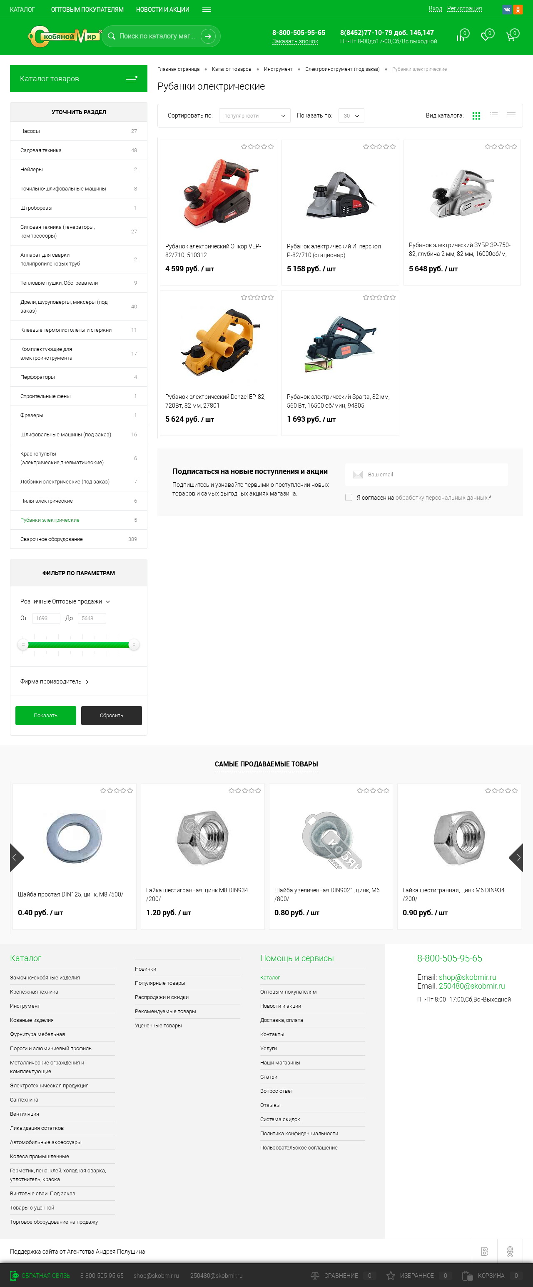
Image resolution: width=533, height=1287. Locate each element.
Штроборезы (36, 208)
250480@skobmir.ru (472, 986)
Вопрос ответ (276, 1091)
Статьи (268, 1077)
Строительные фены (45, 396)
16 (134, 434)
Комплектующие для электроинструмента (46, 353)
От (23, 618)
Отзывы (270, 1105)
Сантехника (24, 1100)
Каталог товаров (49, 78)
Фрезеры (31, 415)
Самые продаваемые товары (266, 764)
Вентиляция (24, 1114)
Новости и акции (162, 9)
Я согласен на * (424, 497)
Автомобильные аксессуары (46, 1142)
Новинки (145, 969)
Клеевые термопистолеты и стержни (66, 330)
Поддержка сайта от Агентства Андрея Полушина (77, 1251)
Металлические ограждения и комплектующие (47, 1066)
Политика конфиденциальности (299, 1133)
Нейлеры (31, 169)
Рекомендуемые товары (165, 1011)
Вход (435, 8)
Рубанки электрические (50, 520)
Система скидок (280, 1119)
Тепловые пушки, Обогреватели (59, 283)
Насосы (30, 131)
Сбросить (111, 715)
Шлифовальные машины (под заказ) (65, 434)
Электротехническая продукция (49, 1085)
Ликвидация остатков (37, 1128)
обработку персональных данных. (442, 497)
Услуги (268, 1048)
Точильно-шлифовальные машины (63, 188)
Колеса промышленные (39, 1156)
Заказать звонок (295, 41)
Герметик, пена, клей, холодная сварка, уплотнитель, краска (58, 1174)
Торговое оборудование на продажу (54, 1222)
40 (134, 306)
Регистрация (464, 8)
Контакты (272, 1034)
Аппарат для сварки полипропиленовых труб (50, 259)
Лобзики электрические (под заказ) (65, 481)
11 (134, 330)
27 (134, 131)
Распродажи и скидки (162, 997)
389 (132, 539)
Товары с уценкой (32, 1207)
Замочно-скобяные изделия (45, 977)
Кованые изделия (32, 1020)
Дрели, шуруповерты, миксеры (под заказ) (63, 306)
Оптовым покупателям (87, 9)
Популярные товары (160, 983)
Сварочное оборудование (51, 539)
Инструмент (25, 1006)
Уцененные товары (158, 1025)
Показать (45, 715)
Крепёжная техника (34, 992)
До (69, 618)
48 (134, 150)
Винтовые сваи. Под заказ (42, 1193)
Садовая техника (41, 150)
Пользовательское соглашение (299, 1147)
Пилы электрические (46, 501)
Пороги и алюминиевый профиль (51, 1048)
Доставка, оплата (281, 1020)
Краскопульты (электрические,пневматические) (62, 458)
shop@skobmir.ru (467, 977)
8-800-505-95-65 (102, 1275)
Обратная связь (45, 1275)
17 (134, 354)
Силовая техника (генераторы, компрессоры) (57, 231)
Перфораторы (38, 377)
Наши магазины (280, 1062)
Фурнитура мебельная (37, 1034)
